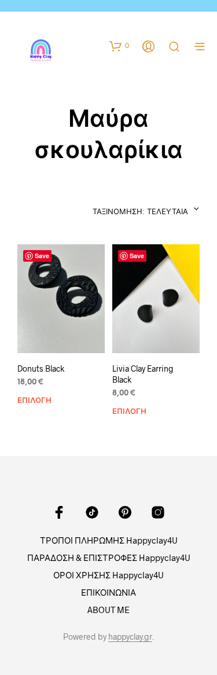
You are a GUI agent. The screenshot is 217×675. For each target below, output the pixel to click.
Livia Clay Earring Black (143, 374)
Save (42, 255)
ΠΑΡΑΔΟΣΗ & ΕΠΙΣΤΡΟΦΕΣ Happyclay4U (108, 557)
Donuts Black (40, 368)
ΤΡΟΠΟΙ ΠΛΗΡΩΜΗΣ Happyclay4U (109, 540)
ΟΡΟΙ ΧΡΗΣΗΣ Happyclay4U (108, 575)
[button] (119, 46)
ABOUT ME (108, 609)
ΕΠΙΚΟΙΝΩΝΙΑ (108, 592)
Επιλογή (34, 401)
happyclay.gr (130, 636)
